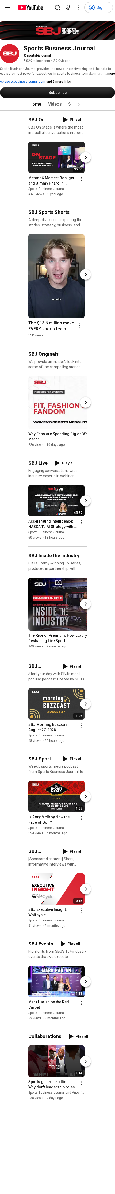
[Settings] (79, 7)
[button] (78, 104)
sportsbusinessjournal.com (24, 81)
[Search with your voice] (68, 7)
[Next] (85, 157)
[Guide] (7, 7)
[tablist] (57, 104)
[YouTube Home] (30, 7)
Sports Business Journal (46, 189)
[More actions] (81, 179)
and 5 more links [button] (58, 81)
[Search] (57, 7)
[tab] (35, 104)
